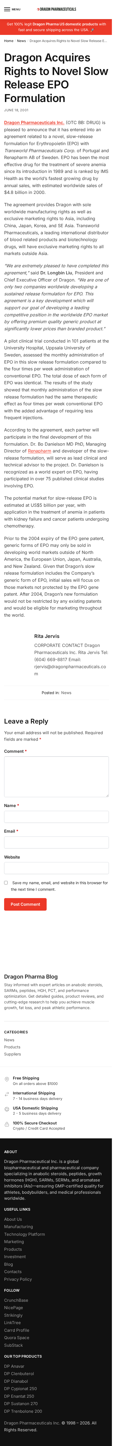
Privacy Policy (18, 1279)
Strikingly (13, 1315)
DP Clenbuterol (19, 1373)
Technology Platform (24, 1234)
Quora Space (16, 1337)
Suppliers (12, 1054)
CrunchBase (16, 1300)
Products (12, 1047)
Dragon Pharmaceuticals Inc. (32, 1423)
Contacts (13, 1271)
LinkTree (12, 1322)
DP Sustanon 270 (21, 1403)
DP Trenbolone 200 (23, 1411)
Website (12, 857)
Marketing (14, 1241)
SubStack (13, 1345)
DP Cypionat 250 (20, 1388)
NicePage (13, 1307)
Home (8, 41)
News (21, 41)
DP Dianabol (16, 1381)
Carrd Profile (16, 1330)
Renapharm (39, 451)
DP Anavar (14, 1366)
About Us (13, 1219)
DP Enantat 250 (19, 1396)
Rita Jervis (47, 636)
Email (11, 831)
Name (11, 805)
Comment (15, 751)
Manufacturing (18, 1226)
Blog (8, 1264)
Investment (15, 1256)
